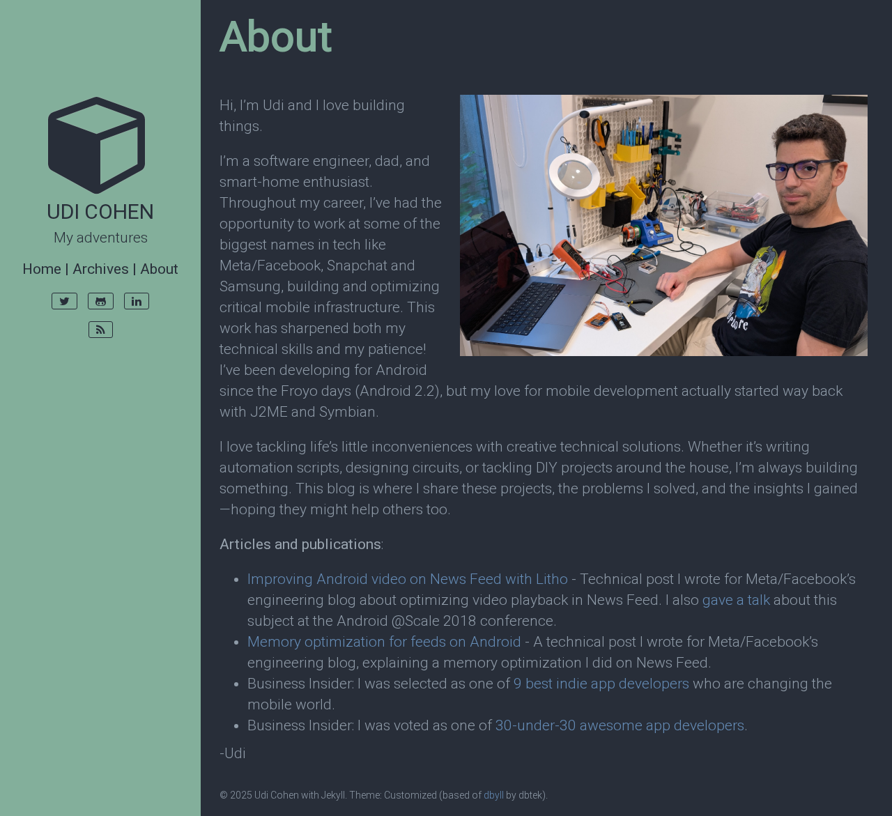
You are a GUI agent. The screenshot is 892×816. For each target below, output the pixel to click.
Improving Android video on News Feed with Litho (407, 579)
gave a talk (736, 600)
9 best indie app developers (601, 683)
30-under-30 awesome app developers (619, 725)
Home (41, 269)
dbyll (494, 795)
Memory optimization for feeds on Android (384, 641)
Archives (100, 269)
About (159, 269)
